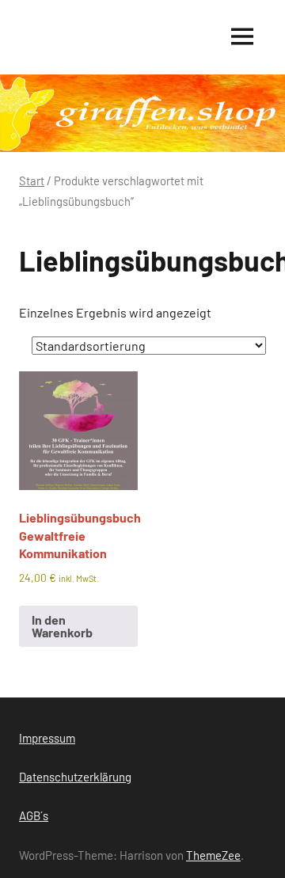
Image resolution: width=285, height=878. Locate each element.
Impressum (47, 738)
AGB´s (33, 815)
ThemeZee (213, 855)
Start (31, 180)
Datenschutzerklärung (75, 777)
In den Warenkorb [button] (62, 626)
